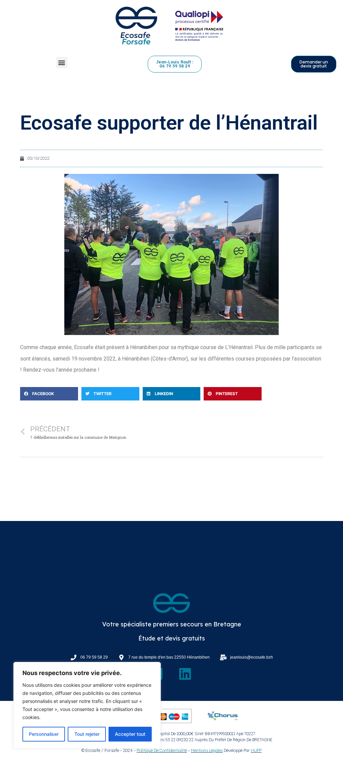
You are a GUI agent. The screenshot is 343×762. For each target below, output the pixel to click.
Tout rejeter (86, 734)
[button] (61, 62)
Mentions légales (207, 750)
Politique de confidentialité (162, 750)
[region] (87, 705)
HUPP (256, 750)
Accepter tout (130, 734)
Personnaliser (44, 734)
